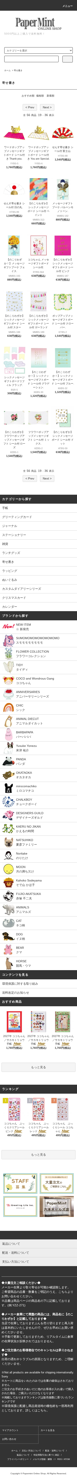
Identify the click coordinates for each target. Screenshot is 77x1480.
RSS (59, 1459)
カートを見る (48, 1430)
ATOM (67, 1459)
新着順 (50, 95)
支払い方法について (31, 1450)
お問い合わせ (9, 1439)
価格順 (40, 95)
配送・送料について (54, 1450)
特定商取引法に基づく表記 (46, 1455)
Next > (47, 107)
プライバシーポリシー (18, 1459)
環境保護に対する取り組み (20, 983)
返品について (23, 1455)
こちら (62, 1291)
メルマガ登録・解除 (42, 1459)
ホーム (7, 70)
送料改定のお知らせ (15, 992)
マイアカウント (10, 1430)
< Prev (29, 107)
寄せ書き (18, 70)
